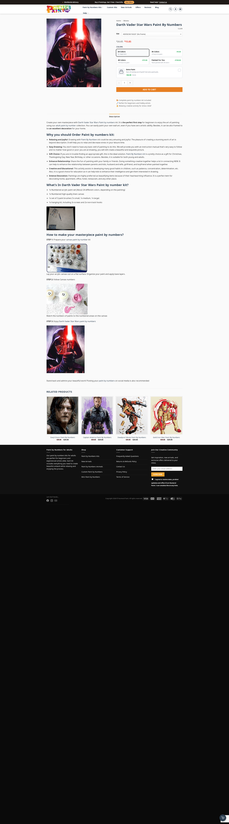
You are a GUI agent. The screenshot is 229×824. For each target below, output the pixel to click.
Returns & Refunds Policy (126, 461)
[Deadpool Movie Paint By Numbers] (132, 415)
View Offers (129, 2)
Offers (138, 7)
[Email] (56, 500)
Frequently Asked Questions (127, 456)
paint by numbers (108, 235)
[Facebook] (48, 500)
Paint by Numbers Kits (92, 7)
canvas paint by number (77, 239)
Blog (157, 7)
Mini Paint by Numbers (90, 477)
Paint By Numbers (89, 139)
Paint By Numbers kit (135, 154)
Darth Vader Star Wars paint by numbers (77, 321)
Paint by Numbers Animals (92, 466)
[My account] (175, 9)
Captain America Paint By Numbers (97, 437)
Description (114, 116)
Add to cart (149, 89)
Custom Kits (112, 7)
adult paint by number (66, 125)
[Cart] (180, 9)
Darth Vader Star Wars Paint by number (92, 185)
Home (118, 21)
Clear (180, 29)
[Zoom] (49, 84)
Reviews (147, 7)
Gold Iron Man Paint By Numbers (166, 437)
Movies (126, 21)
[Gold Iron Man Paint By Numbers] (166, 415)
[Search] (170, 9)
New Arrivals (126, 7)
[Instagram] (52, 500)
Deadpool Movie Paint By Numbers (132, 437)
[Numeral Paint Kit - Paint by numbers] (62, 9)
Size (117, 34)
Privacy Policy (121, 472)
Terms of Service (122, 477)
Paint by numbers (95, 135)
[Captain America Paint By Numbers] (97, 415)
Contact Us (120, 466)
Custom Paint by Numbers (91, 472)
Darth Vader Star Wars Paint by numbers (96, 122)
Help (85, 13)
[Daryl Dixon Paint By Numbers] (63, 415)
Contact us (163, 2)
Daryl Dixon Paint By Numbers (62, 437)
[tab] (114, 116)
